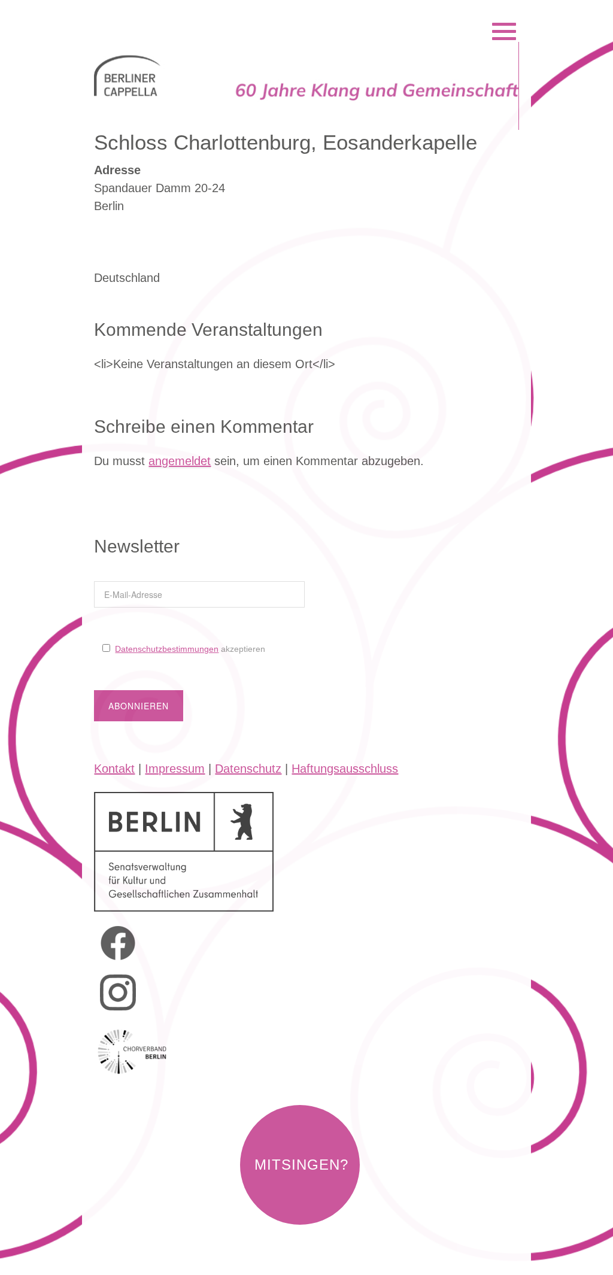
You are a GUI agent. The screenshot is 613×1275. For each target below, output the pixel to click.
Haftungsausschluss (345, 768)
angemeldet (179, 461)
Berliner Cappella (159, 16)
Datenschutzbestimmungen (167, 649)
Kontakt (114, 768)
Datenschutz (248, 768)
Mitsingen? (301, 1164)
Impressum (175, 768)
